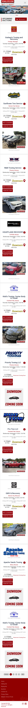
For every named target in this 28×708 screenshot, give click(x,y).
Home (2, 681)
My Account (22, 19)
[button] (4, 75)
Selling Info (4, 684)
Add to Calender (7, 58)
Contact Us (4, 691)
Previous (6, 674)
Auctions (3, 689)
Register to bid (7, 61)
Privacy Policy (4, 694)
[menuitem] (6, 674)
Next (23, 674)
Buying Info (4, 686)
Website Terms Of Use (7, 697)
